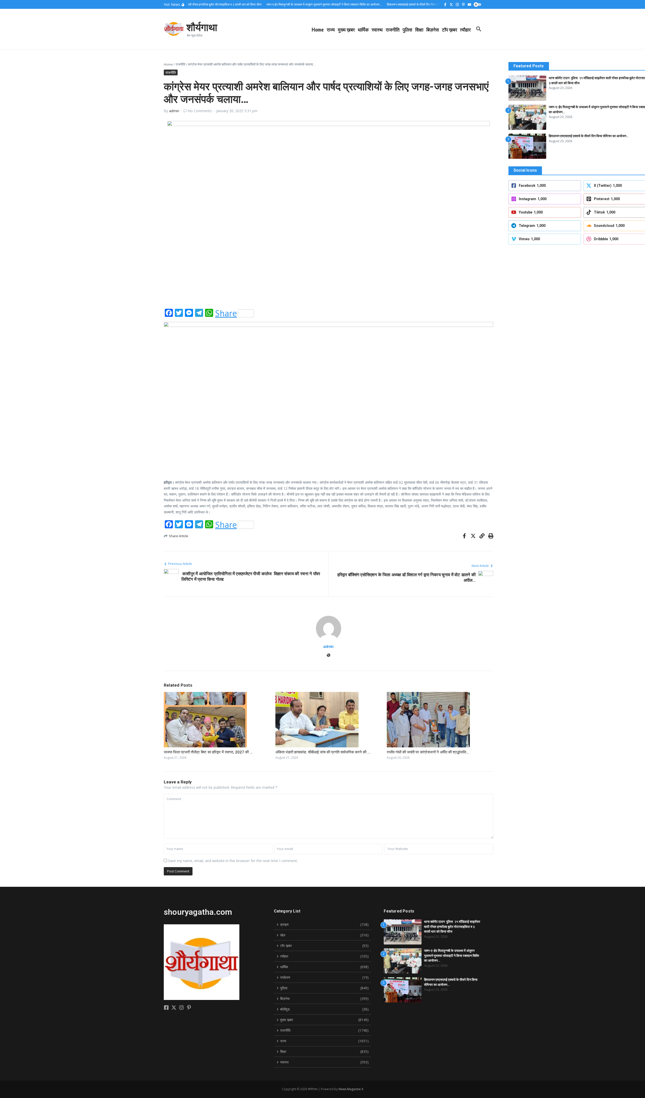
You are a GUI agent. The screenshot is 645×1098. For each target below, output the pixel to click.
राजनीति (393, 29)
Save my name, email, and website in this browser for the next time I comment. (233, 860)
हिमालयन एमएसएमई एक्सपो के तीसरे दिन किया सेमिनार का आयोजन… (589, 136)
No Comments (200, 110)
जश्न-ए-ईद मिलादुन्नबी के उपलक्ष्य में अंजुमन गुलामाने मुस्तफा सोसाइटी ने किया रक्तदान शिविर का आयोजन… (451, 955)
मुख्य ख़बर (346, 29)
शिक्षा (419, 29)
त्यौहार (465, 29)
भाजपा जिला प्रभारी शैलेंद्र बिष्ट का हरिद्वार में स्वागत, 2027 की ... (208, 752)
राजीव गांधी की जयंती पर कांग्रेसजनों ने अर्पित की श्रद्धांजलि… (428, 752)
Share (226, 313)
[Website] (328, 655)
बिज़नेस (432, 29)
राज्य (331, 29)
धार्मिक (363, 29)
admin (174, 110)
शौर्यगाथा (201, 27)
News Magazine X (351, 1089)
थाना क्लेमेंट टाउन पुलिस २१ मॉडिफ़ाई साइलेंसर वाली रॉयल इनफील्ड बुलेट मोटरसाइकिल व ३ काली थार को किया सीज (452, 926)
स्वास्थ (377, 29)
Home (318, 29)
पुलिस (407, 29)
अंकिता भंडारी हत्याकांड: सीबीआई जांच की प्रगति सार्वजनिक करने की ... (322, 752)
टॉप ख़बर (449, 29)
